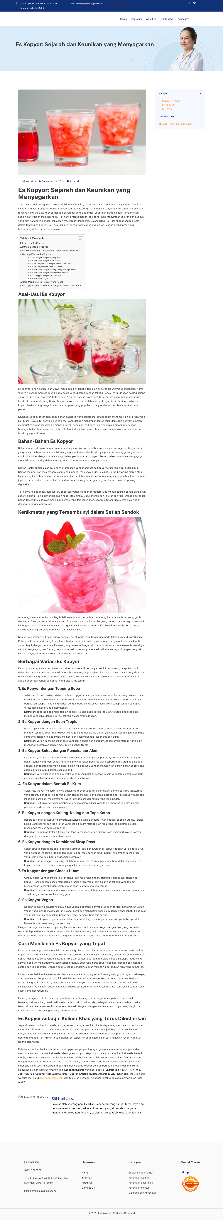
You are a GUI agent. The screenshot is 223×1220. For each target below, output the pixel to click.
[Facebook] (189, 3)
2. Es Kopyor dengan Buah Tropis (46, 261)
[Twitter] (194, 3)
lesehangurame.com (52, 1077)
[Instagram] (205, 3)
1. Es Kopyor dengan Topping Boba (46, 258)
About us (151, 19)
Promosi (74, 181)
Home (123, 19)
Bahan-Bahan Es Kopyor (35, 246)
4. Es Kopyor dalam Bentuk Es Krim (47, 267)
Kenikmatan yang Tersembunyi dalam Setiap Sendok (50, 250)
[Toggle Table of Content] (78, 238)
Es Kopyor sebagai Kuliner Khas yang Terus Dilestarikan (52, 285)
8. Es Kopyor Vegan (40, 279)
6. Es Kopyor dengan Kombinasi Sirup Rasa (50, 273)
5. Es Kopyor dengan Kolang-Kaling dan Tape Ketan (54, 270)
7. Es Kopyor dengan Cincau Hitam (46, 276)
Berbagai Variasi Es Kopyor (36, 254)
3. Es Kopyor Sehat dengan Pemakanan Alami (51, 264)
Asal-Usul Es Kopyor (33, 243)
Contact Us (167, 19)
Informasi (136, 19)
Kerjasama (183, 19)
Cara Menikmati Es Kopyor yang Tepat (42, 282)
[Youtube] (200, 3)
